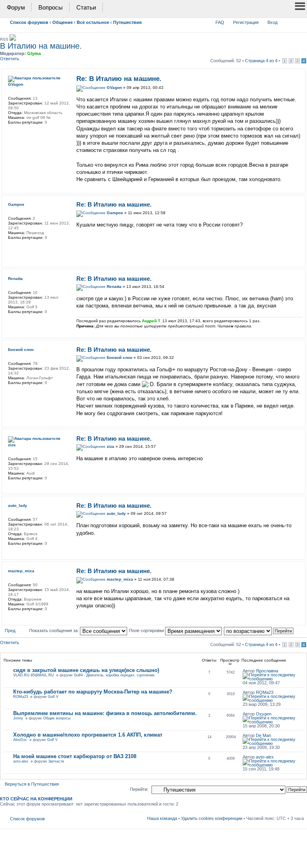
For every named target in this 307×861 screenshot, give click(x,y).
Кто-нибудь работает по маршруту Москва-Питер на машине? (92, 692)
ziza (110, 446)
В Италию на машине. (41, 45)
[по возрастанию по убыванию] (259, 630)
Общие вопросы (56, 718)
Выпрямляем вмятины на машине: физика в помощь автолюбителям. (105, 713)
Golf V (53, 697)
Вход (272, 22)
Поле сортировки (147, 630)
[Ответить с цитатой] (291, 78)
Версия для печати (285, 20)
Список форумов (29, 22)
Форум (16, 7)
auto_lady (116, 513)
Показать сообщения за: (54, 630)
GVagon (114, 87)
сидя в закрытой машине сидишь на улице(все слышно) (86, 670)
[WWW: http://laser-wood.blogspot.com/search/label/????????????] (12, 133)
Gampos (115, 213)
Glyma (34, 53)
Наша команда (162, 818)
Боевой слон (119, 357)
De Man (263, 735)
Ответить (9, 58)
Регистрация (246, 22)
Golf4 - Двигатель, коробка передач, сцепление (114, 675)
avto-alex (20, 761)
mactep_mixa (120, 579)
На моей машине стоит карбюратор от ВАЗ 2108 (74, 756)
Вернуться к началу (300, 185)
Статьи (86, 7)
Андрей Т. (151, 321)
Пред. (10, 630)
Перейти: (139, 789)
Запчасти (56, 761)
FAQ (219, 22)
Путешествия (127, 22)
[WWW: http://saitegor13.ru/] (12, 248)
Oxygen (263, 713)
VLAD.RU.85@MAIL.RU (33, 675)
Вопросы (50, 7)
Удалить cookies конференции (211, 818)
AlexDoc (20, 740)
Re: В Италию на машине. (118, 79)
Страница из (261, 60)
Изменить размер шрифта (298, 20)
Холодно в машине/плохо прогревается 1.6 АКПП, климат (87, 735)
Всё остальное (93, 22)
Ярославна (267, 670)
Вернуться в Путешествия (32, 784)
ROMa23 (20, 697)
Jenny (18, 718)
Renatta (114, 286)
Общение (62, 22)
